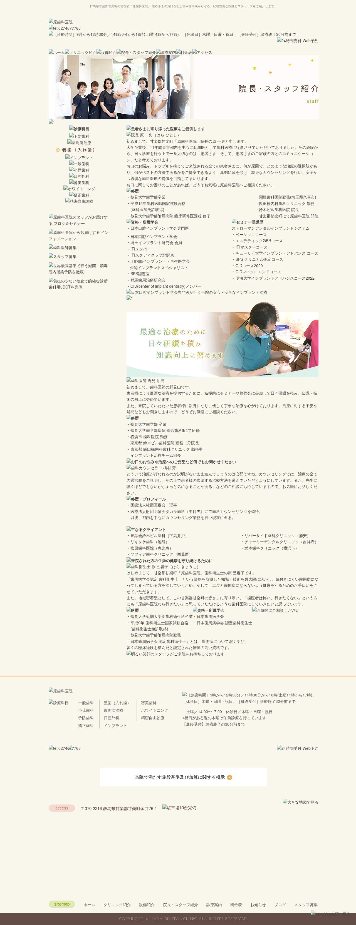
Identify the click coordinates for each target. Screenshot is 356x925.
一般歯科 (86, 702)
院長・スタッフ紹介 (180, 904)
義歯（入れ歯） (117, 702)
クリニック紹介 (117, 904)
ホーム (89, 904)
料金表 (236, 904)
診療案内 (214, 904)
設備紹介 (147, 904)
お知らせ (258, 904)
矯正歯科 (86, 725)
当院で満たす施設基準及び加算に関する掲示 (180, 777)
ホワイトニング (154, 710)
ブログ (280, 904)
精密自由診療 (152, 717)
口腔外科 (111, 717)
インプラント (115, 725)
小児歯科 (86, 710)
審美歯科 (149, 702)
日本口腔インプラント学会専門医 (159, 228)
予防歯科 (86, 717)
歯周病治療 (113, 710)
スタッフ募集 (306, 904)
